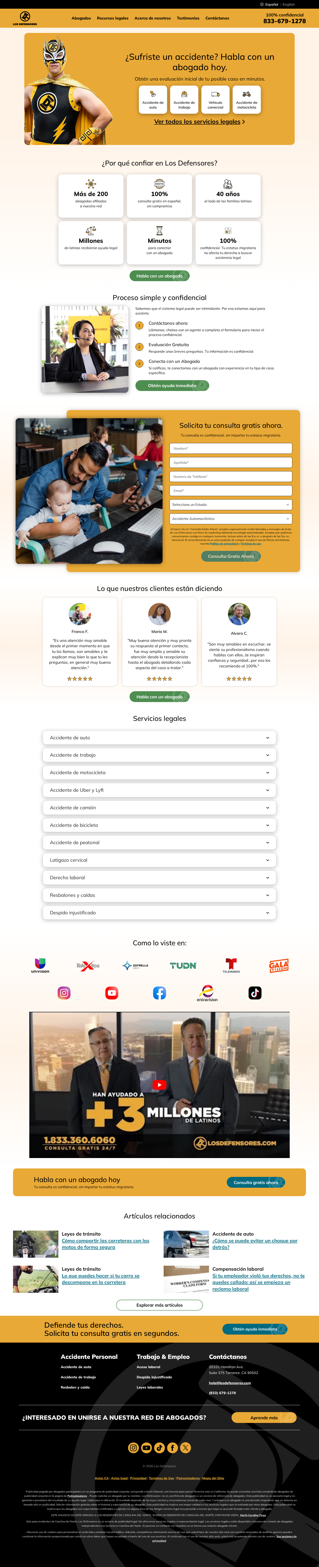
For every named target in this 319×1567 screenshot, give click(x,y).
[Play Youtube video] (159, 1085)
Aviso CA (102, 1478)
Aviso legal (119, 1478)
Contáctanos (217, 18)
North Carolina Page (253, 1515)
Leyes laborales (150, 1387)
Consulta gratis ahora (256, 1182)
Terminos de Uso (161, 1478)
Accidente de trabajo (73, 755)
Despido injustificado (73, 913)
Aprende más (264, 1417)
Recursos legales (112, 18)
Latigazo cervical (68, 860)
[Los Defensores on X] (185, 1447)
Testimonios (188, 18)
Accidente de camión (73, 808)
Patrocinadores (188, 1478)
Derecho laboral (67, 877)
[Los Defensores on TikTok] (159, 1447)
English (289, 4)
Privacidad (138, 1478)
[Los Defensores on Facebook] (172, 1447)
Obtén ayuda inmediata (172, 385)
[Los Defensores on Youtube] (146, 1447)
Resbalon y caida (75, 1387)
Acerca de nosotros (153, 18)
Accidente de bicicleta (74, 825)
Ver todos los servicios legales (197, 121)
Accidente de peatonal (74, 842)
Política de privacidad (224, 543)
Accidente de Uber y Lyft (77, 790)
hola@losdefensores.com (230, 1383)
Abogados (81, 18)
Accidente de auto (70, 738)
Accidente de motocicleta (77, 772)
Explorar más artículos (159, 1305)
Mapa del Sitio (213, 1478)
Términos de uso (250, 543)
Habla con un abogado (159, 276)
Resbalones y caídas (72, 895)
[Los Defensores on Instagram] (133, 1447)
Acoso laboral (148, 1367)
